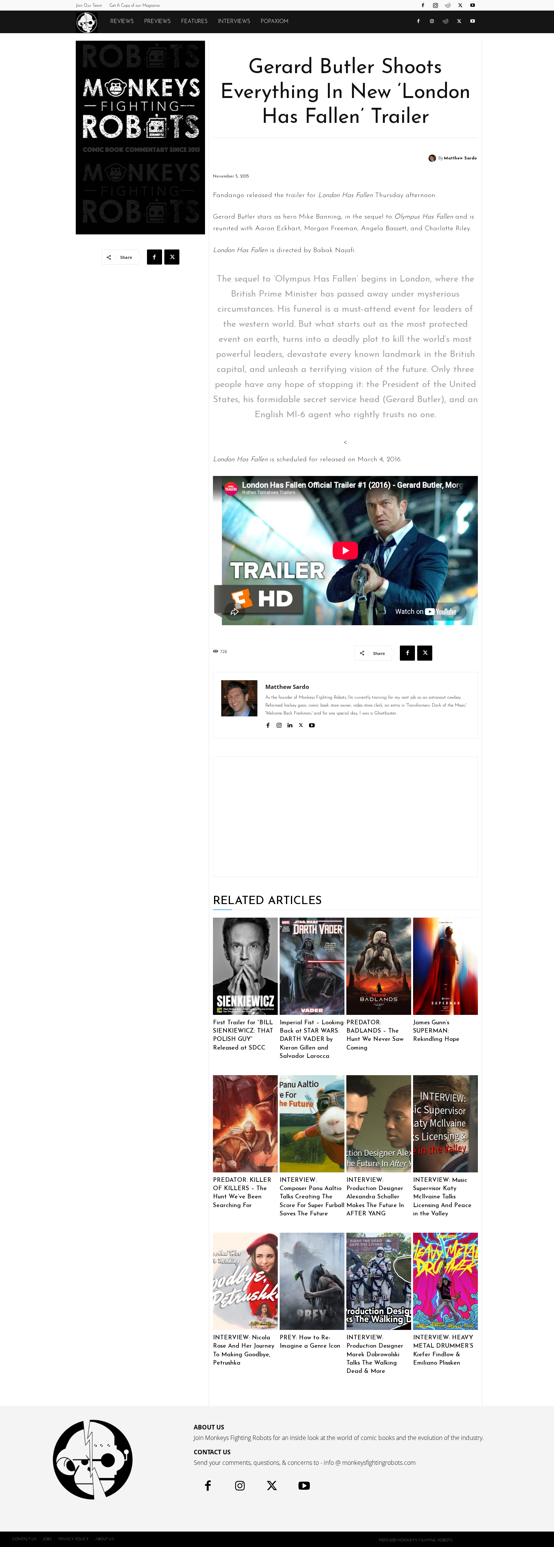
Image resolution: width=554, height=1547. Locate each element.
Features (194, 21)
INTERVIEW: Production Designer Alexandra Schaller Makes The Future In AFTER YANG (375, 1197)
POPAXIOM (274, 21)
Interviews (234, 21)
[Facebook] (423, 5)
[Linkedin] (290, 724)
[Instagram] (435, 5)
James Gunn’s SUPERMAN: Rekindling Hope (436, 1031)
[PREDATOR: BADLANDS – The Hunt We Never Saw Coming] (378, 966)
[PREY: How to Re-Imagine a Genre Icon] (312, 1281)
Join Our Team (89, 6)
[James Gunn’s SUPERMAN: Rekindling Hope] (445, 966)
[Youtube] (472, 5)
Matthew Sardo (460, 158)
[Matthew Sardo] (433, 158)
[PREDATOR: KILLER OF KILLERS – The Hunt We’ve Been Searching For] (245, 1123)
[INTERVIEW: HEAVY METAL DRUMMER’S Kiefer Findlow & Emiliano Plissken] (445, 1281)
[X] (460, 5)
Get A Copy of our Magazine (134, 6)
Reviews (122, 21)
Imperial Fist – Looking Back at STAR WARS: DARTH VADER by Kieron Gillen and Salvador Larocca (312, 1040)
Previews (157, 21)
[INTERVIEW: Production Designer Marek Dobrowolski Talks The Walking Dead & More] (378, 1281)
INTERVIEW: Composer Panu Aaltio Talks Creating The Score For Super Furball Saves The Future (312, 1197)
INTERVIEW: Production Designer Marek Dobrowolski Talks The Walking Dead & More (374, 1355)
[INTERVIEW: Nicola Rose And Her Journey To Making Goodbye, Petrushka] (245, 1281)
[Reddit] (447, 5)
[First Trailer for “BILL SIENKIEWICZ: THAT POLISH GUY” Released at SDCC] (245, 966)
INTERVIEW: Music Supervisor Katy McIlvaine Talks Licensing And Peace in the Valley (442, 1197)
